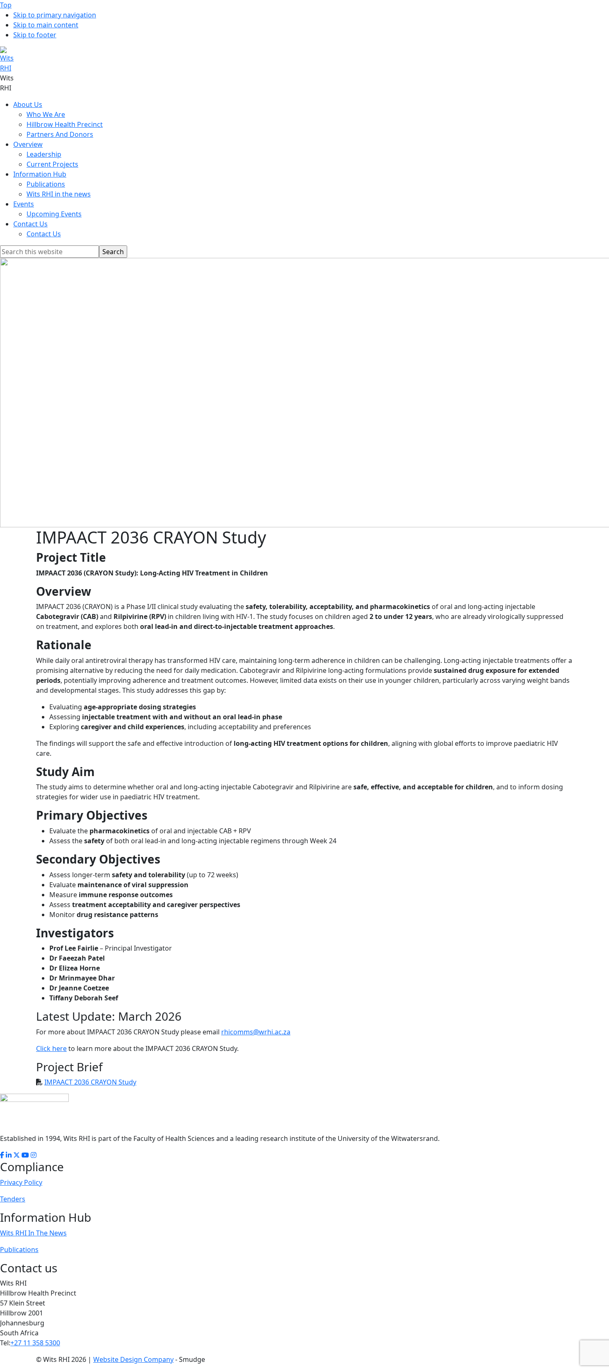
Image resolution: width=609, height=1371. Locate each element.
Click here (51, 1048)
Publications (19, 1249)
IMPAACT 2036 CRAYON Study (90, 1082)
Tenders (12, 1199)
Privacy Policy (21, 1182)
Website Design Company (133, 1359)
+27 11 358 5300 (35, 1342)
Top (6, 5)
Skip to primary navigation (54, 14)
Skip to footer (34, 34)
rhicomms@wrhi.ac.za (255, 1031)
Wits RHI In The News (33, 1233)
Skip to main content (45, 24)
